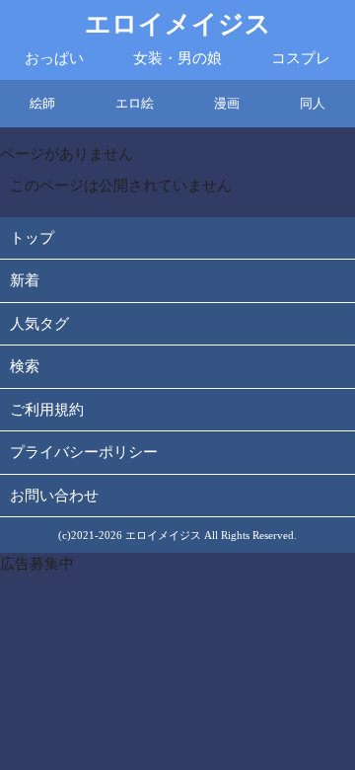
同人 (312, 103)
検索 (24, 366)
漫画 (227, 103)
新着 (24, 280)
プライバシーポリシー (84, 452)
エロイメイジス (178, 24)
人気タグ (39, 324)
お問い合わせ (54, 495)
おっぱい (54, 58)
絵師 (42, 103)
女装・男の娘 (177, 58)
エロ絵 (134, 103)
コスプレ (300, 58)
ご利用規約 (47, 410)
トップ (32, 238)
